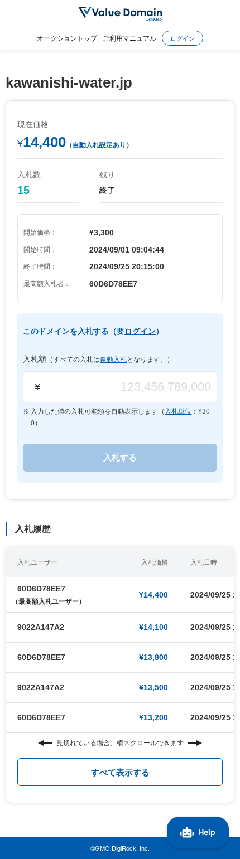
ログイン (182, 37)
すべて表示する (120, 772)
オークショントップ (67, 37)
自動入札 (113, 359)
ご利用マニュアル (129, 37)
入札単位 (178, 411)
